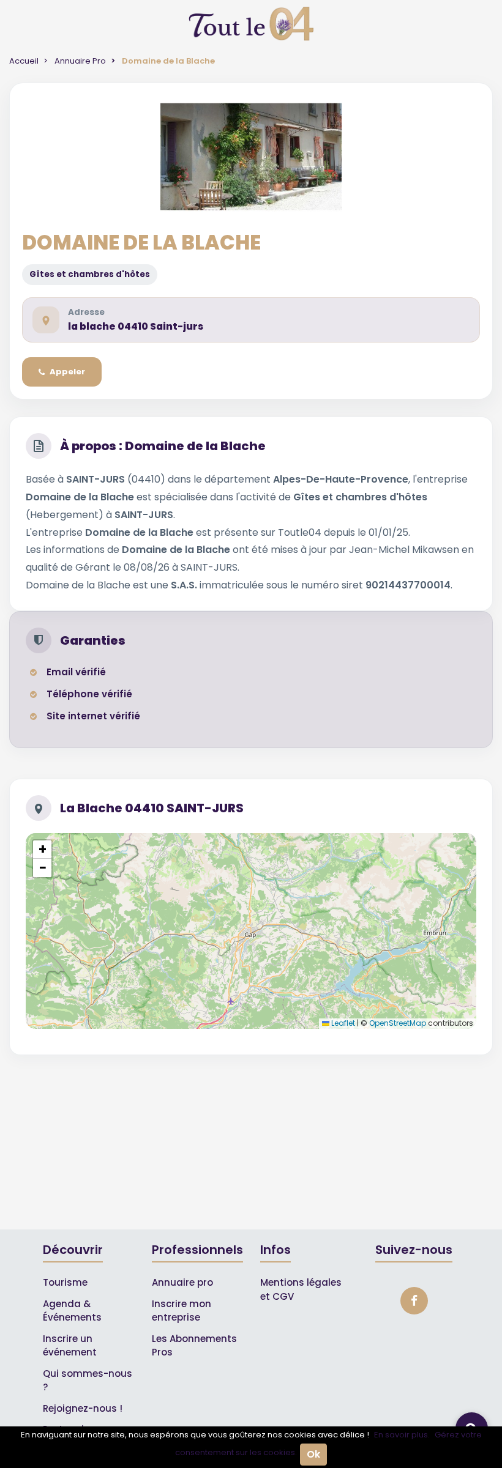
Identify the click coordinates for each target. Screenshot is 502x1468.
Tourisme (65, 1282)
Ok (313, 1454)
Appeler (67, 371)
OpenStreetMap (397, 1023)
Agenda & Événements (72, 1310)
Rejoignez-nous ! (82, 1408)
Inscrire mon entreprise (181, 1310)
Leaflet (342, 1023)
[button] (42, 849)
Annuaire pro (182, 1282)
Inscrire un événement (70, 1345)
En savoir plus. (402, 1434)
